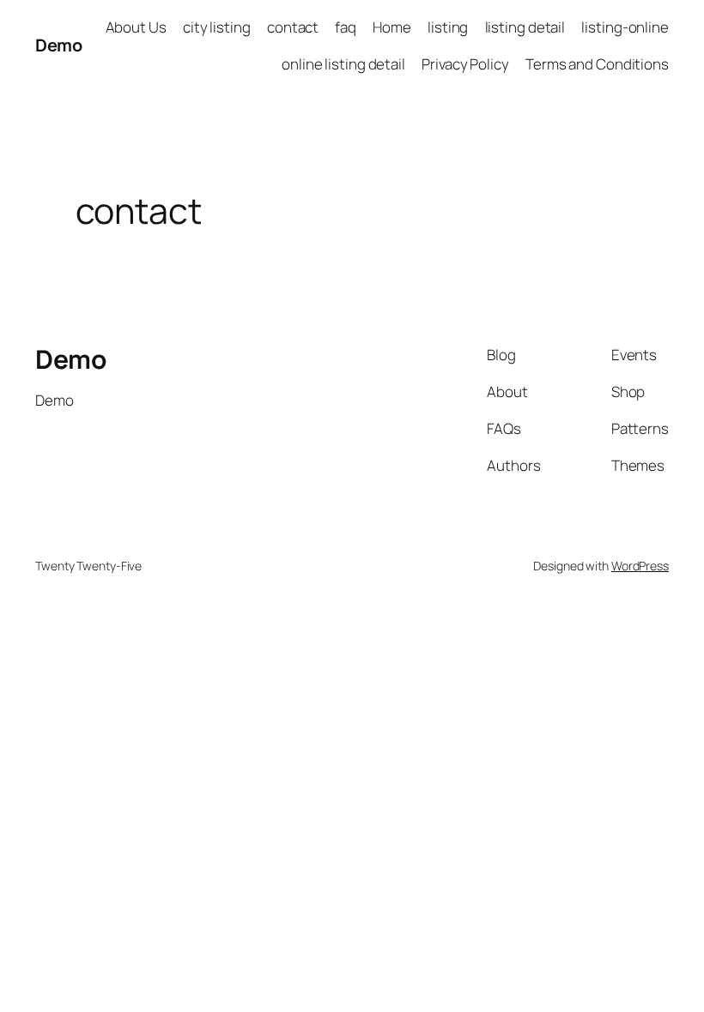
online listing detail (343, 64)
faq (345, 27)
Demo (58, 45)
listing (448, 27)
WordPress (640, 565)
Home (392, 27)
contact (293, 27)
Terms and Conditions (597, 64)
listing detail (525, 27)
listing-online (625, 27)
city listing (217, 27)
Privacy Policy (465, 64)
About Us (136, 27)
